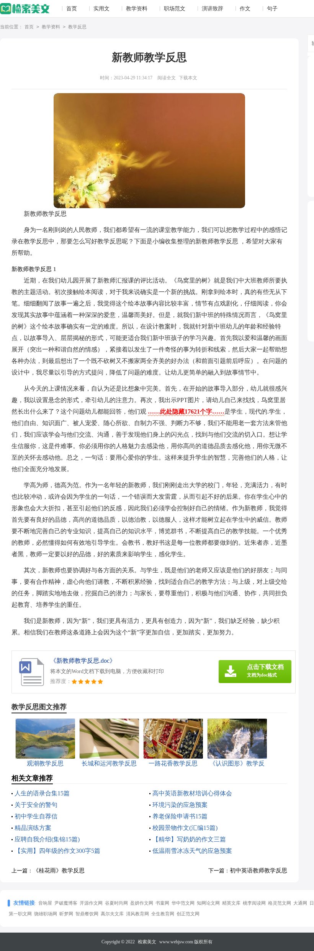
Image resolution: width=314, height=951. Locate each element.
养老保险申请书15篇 (180, 816)
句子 (272, 8)
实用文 (101, 8)
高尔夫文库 (112, 914)
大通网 (300, 903)
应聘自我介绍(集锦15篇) (47, 839)
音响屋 (45, 903)
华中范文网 (183, 903)
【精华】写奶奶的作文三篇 (189, 839)
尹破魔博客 (65, 903)
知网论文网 (208, 903)
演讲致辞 (212, 8)
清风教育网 (137, 914)
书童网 (162, 903)
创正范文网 (188, 914)
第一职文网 (20, 914)
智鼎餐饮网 (86, 914)
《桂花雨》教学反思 (59, 870)
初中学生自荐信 (36, 816)
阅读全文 (166, 77)
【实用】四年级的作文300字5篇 (57, 851)
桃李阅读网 (254, 903)
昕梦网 (66, 914)
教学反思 (77, 27)
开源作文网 (91, 903)
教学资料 (136, 8)
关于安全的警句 (36, 805)
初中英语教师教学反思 (258, 870)
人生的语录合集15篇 (42, 793)
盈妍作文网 (141, 903)
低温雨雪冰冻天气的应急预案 (192, 851)
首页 (71, 8)
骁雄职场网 (45, 914)
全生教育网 (162, 914)
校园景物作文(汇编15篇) (185, 828)
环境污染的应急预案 (180, 805)
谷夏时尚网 (116, 903)
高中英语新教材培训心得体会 (192, 793)
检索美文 (147, 941)
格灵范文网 (279, 903)
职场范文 (174, 8)
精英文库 (231, 903)
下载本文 (188, 77)
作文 (245, 8)
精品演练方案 (33, 828)
